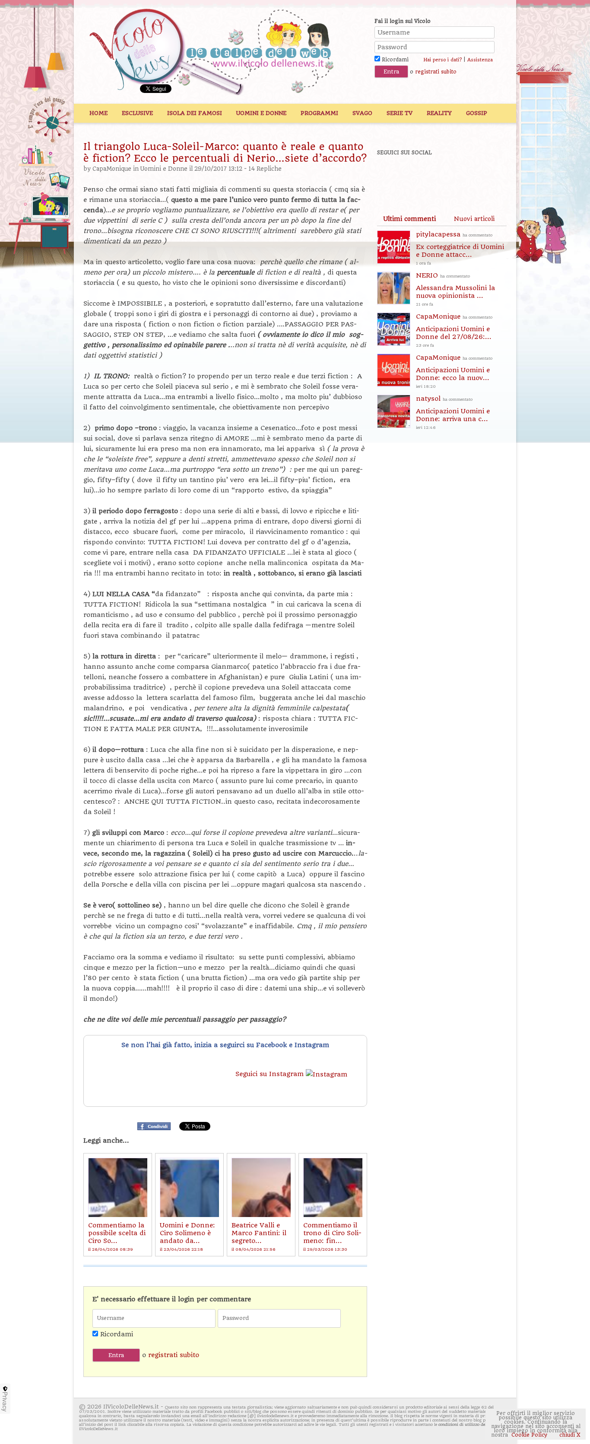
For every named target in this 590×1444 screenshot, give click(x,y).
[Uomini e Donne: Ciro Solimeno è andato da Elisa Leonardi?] (189, 1187)
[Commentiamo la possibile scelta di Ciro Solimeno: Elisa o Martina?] (117, 1187)
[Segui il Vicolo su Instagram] (480, 176)
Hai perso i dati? (442, 60)
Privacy (5, 1402)
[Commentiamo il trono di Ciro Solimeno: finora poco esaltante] (332, 1187)
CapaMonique (111, 169)
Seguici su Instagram (270, 1074)
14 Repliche (265, 169)
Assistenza (480, 60)
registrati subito (436, 72)
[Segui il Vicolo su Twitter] (421, 176)
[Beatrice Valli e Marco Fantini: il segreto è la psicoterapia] (261, 1187)
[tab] (409, 219)
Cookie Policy (529, 1435)
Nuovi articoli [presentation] (474, 218)
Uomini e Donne (261, 113)
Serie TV (399, 113)
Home (98, 113)
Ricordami (394, 60)
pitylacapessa (460, 247)
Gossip (476, 113)
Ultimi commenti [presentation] (409, 218)
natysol (453, 412)
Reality (439, 113)
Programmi (319, 113)
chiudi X (569, 1435)
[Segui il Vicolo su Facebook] (391, 176)
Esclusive (137, 113)
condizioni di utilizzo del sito (466, 1424)
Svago (362, 113)
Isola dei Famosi (194, 113)
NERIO (455, 289)
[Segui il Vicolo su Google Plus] (450, 176)
